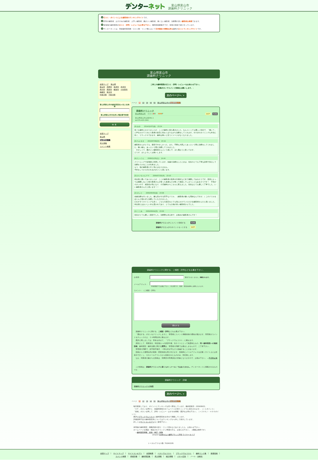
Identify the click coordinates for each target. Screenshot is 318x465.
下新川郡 (111, 95)
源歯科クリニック (145, 111)
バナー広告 (181, 456)
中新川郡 (103, 95)
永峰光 (199, 456)
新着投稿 (214, 453)
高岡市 (109, 87)
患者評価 (133, 456)
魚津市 (116, 87)
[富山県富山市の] (169, 103)
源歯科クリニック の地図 (144, 386)
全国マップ (104, 84)
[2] (143, 103)
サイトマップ (118, 453)
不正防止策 (213, 358)
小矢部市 (124, 90)
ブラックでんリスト (146, 417)
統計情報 (169, 456)
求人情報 (103, 143)
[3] (147, 103)
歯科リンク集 (201, 453)
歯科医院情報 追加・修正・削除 (150, 432)
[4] (151, 103)
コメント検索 (105, 146)
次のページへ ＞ (176, 95)
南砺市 (102, 92)
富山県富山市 (140, 114)
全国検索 (149, 453)
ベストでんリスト (165, 453)
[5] (155, 103)
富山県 (113, 84)
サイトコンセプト (147, 422)
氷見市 (123, 87)
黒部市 (109, 90)
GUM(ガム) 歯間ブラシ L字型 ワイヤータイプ (177, 435)
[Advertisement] (159, 51)
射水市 (109, 92)
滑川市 (102, 90)
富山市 (102, 87)
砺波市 (116, 90)
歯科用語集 (146, 456)
